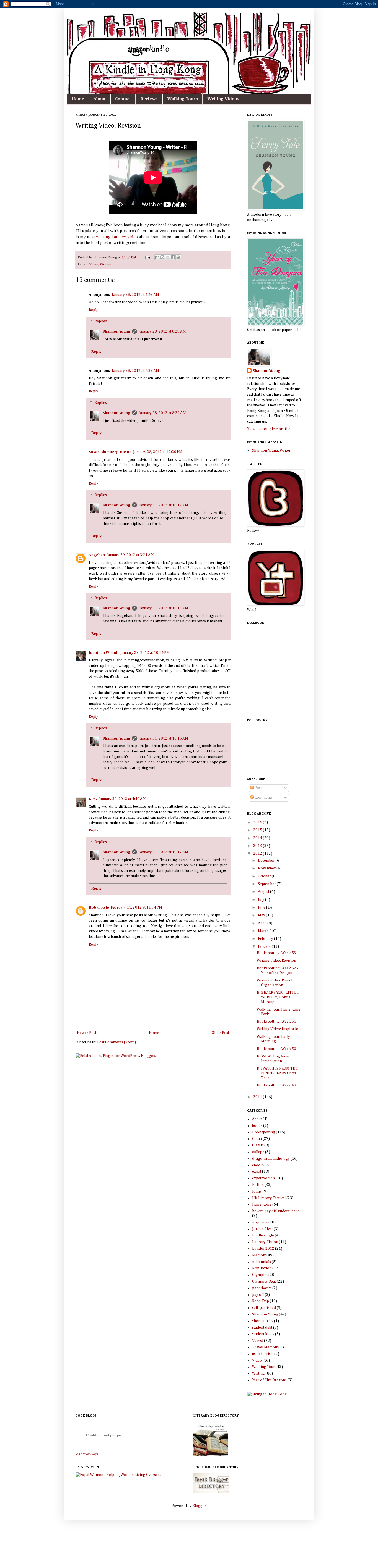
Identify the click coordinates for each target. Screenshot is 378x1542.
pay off (258, 1295)
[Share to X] (167, 257)
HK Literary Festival (269, 1198)
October (265, 876)
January (265, 946)
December (267, 860)
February (266, 939)
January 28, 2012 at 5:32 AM (135, 371)
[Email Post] (147, 257)
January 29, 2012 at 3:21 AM (130, 555)
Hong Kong (261, 1204)
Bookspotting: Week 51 (276, 1021)
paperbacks (261, 1288)
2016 (258, 822)
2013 (258, 846)
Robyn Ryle (99, 907)
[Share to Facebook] (173, 257)
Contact (123, 99)
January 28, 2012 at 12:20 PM (157, 452)
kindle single (263, 1235)
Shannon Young (116, 331)
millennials (261, 1262)
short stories (262, 1321)
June (262, 907)
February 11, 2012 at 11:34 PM (136, 907)
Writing (105, 264)
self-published (264, 1308)
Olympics (260, 1275)
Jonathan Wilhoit (104, 653)
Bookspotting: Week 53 (276, 953)
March (264, 931)
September (267, 884)
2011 (258, 1097)
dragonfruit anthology (271, 1159)
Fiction (258, 1185)
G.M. (93, 799)
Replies (101, 321)
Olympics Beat (264, 1281)
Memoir (259, 1255)
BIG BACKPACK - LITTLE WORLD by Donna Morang (278, 997)
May (262, 915)
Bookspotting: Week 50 (276, 1049)
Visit (87, 1454)
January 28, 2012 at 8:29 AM (162, 413)
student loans (263, 1334)
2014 (258, 838)
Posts (258, 788)
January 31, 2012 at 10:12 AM (163, 505)
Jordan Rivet (262, 1229)
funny (257, 1191)
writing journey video (117, 237)
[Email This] (157, 257)
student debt (262, 1328)
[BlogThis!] (162, 257)
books (257, 1126)
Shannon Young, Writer (271, 450)
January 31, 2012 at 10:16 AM (163, 738)
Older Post (220, 1033)
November (267, 868)
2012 (258, 854)
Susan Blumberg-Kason (110, 452)
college (258, 1152)
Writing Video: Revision (276, 960)
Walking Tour (263, 1367)
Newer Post (86, 1033)
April (262, 923)
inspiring (260, 1222)
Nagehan (97, 555)
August (264, 892)
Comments (263, 797)
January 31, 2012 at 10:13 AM (163, 608)
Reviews (149, 99)
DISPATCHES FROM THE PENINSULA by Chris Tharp (277, 1073)
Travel (257, 1341)
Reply (93, 310)
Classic (257, 1145)
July (261, 900)
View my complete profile (268, 429)
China (257, 1139)
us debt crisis (262, 1354)
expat (256, 1171)
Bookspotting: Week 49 (276, 1085)
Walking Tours (182, 99)
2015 (258, 830)
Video (93, 264)
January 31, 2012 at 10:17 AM (163, 852)
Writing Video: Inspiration (279, 1029)
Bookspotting (263, 1132)
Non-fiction (261, 1268)
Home (78, 99)
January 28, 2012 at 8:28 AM (162, 331)
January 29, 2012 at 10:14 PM (145, 653)
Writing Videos (223, 99)
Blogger (199, 1506)
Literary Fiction (265, 1242)
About (100, 99)
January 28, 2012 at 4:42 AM (135, 295)
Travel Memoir (265, 1347)
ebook (257, 1165)
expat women (263, 1178)
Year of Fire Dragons (269, 1380)
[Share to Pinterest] (178, 257)
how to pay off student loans (275, 1211)
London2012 (263, 1249)
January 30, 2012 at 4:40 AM (122, 799)
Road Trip (260, 1301)
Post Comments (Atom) (116, 1042)
